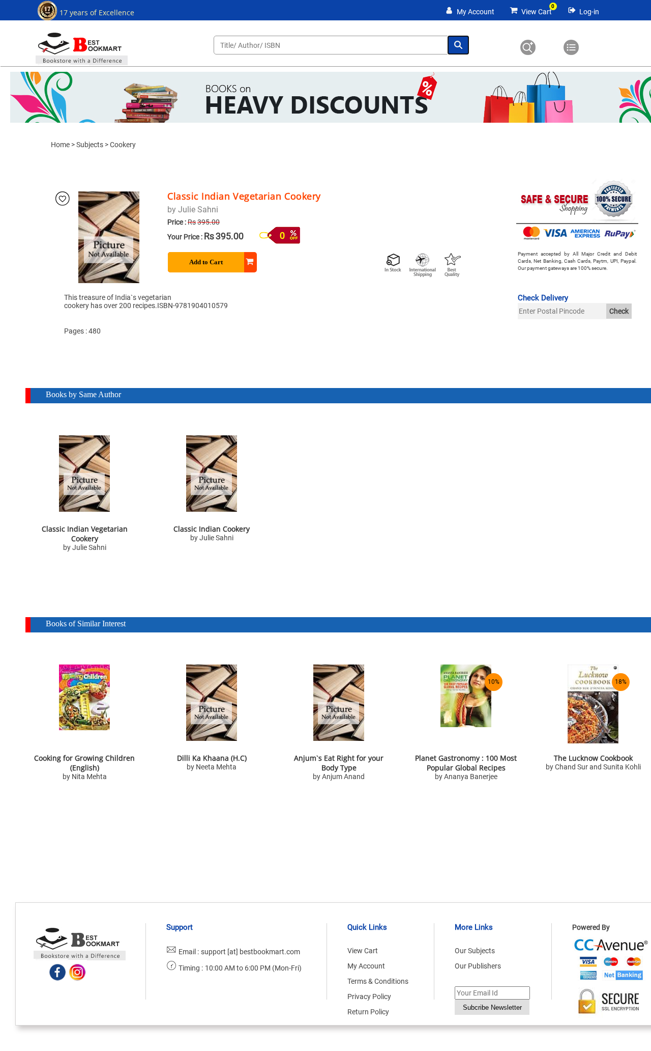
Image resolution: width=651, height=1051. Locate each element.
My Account (475, 12)
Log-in (589, 12)
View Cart (536, 12)
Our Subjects (475, 951)
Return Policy (368, 1012)
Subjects (89, 145)
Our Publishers (478, 966)
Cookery (123, 145)
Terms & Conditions (377, 981)
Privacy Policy (369, 996)
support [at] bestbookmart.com (250, 952)
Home (60, 145)
